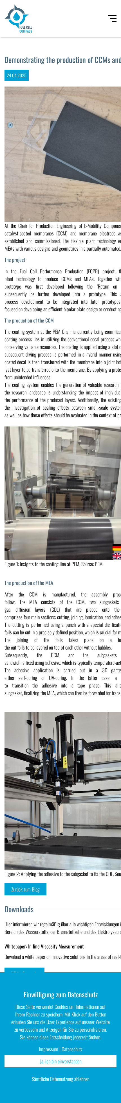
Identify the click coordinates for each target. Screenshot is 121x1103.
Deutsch (117, 547)
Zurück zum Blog (25, 889)
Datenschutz (72, 1049)
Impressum (48, 1049)
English (117, 556)
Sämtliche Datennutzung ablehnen (60, 1078)
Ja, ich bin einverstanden (60, 1061)
